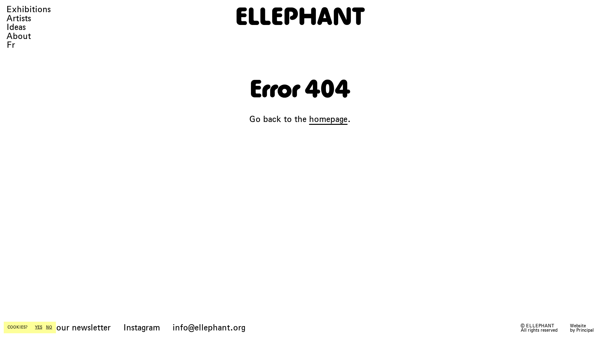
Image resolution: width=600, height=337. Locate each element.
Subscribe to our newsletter (58, 327)
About (18, 36)
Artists (18, 18)
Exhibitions (28, 9)
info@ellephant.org (208, 327)
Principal (585, 330)
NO (49, 327)
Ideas (16, 27)
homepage (328, 119)
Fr (10, 45)
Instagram (141, 327)
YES (38, 327)
